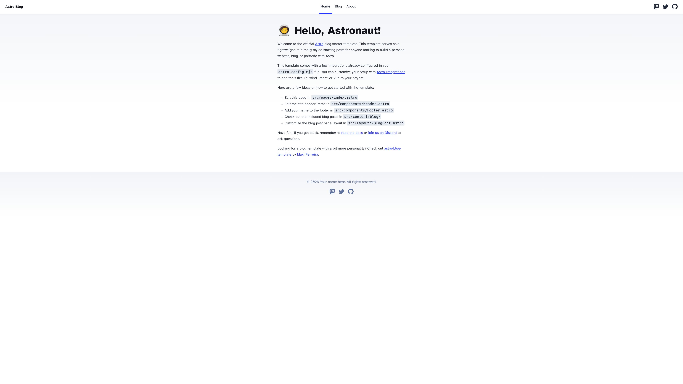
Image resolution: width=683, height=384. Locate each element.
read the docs (352, 133)
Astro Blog (14, 7)
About (351, 6)
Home (325, 6)
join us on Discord (382, 133)
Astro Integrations (391, 72)
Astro (319, 44)
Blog (338, 6)
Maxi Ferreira (307, 154)
